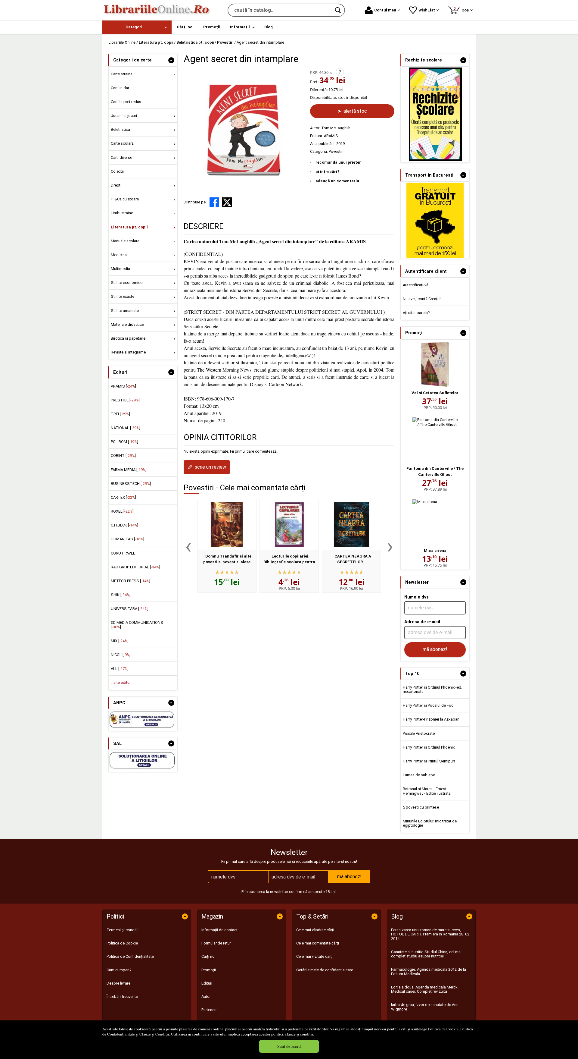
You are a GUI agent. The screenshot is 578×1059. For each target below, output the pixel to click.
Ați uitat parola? (416, 312)
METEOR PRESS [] (130, 581)
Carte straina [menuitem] (121, 74)
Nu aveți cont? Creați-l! (422, 299)
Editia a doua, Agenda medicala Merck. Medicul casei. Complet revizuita (424, 989)
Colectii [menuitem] (117, 171)
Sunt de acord (289, 1046)
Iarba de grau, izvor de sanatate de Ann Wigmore (424, 1006)
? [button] (340, 72)
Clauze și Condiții (154, 1034)
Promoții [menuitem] (211, 27)
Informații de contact (219, 930)
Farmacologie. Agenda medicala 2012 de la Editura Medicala (428, 971)
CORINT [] (123, 455)
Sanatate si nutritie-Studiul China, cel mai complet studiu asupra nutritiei (426, 954)
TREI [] (120, 414)
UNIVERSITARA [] (129, 608)
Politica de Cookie (443, 1029)
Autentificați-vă (415, 285)
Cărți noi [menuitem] (185, 27)
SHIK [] (121, 594)
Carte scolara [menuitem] (122, 143)
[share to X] (227, 202)
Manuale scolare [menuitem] (125, 241)
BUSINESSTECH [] (131, 483)
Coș (462, 9)
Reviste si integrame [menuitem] (128, 352)
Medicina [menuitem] (119, 255)
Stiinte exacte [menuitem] (122, 296)
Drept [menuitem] (115, 185)
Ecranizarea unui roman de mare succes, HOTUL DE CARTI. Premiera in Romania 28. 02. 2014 (430, 934)
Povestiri (336, 151)
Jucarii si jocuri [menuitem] (124, 115)
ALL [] (120, 668)
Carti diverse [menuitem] (121, 157)
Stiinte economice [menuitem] (126, 282)
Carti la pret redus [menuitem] (126, 101)
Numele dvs (416, 597)
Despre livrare (118, 983)
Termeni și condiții (122, 930)
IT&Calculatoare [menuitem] (125, 199)
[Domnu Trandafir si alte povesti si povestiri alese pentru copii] (226, 524)
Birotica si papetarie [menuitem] (128, 338)
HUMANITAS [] (127, 539)
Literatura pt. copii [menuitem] (129, 227)
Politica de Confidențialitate (130, 956)
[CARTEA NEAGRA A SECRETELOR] (351, 524)
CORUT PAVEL (123, 553)
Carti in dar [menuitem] (120, 88)
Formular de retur (216, 943)
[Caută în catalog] (338, 10)
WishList (426, 10)
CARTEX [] (123, 497)
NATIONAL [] (125, 428)
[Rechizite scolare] (435, 159)
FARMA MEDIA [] (129, 469)
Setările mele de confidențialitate (324, 970)
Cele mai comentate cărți (317, 943)
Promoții (208, 970)
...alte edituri (121, 682)
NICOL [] (121, 654)
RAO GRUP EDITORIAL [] (135, 567)
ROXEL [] (122, 511)
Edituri (206, 983)
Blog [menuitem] (268, 27)
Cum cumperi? (119, 970)
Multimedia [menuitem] (120, 268)
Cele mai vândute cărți (315, 930)
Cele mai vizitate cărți (314, 956)
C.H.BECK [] (124, 525)
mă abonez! (435, 649)
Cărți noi (208, 956)
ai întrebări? (327, 171)
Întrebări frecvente (122, 996)
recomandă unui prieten (338, 162)
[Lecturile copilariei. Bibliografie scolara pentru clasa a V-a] (289, 524)
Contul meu (385, 10)
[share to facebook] (214, 202)
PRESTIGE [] (125, 400)
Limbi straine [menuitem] (122, 213)
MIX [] (120, 641)
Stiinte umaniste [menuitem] (125, 310)
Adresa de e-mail (422, 621)
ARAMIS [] (123, 386)
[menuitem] (137, 27)
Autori (206, 996)
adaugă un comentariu (337, 181)
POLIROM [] (124, 441)
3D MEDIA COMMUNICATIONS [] (137, 624)
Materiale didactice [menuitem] (127, 324)
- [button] (171, 60)
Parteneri (208, 1009)
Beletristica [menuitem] (120, 129)
